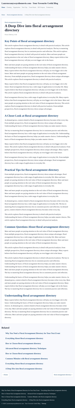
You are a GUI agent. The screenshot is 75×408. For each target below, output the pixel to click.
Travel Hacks (32, 7)
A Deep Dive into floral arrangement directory (23, 369)
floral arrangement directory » (63, 375)
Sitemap (44, 403)
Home (3, 7)
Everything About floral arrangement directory (24, 338)
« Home (5, 375)
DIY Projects (41, 7)
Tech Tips (24, 7)
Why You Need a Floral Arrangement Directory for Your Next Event (32, 333)
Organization (16, 7)
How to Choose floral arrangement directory (23, 343)
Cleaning (9, 7)
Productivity (49, 7)
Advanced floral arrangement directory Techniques (25, 348)
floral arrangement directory (15, 15)
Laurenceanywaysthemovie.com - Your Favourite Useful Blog (30, 3)
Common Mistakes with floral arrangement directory (26, 359)
